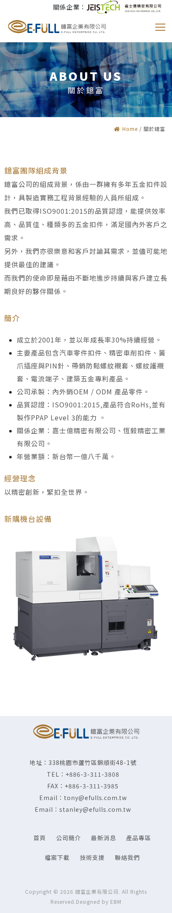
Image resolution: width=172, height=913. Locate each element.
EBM (115, 901)
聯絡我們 (127, 857)
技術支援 (92, 857)
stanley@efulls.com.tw (95, 809)
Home (130, 128)
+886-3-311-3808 (92, 774)
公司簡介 (68, 838)
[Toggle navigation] (160, 27)
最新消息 (103, 838)
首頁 (39, 838)
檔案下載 (57, 857)
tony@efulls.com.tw (95, 797)
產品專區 (138, 838)
